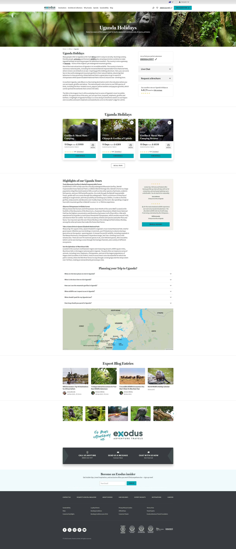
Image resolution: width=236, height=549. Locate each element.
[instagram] (75, 530)
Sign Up (131, 483)
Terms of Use (150, 508)
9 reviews (155, 151)
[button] (118, 274)
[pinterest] (79, 530)
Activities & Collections (75, 8)
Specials (95, 8)
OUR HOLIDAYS (123, 497)
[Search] (153, 8)
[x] (70, 530)
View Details (80, 156)
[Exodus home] (49, 8)
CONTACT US (67, 497)
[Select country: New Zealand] (171, 2)
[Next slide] (173, 413)
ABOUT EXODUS (107, 497)
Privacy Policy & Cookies (125, 508)
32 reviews (118, 151)
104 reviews (158, 90)
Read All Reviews (156, 224)
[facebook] (65, 530)
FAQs (64, 511)
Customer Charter (124, 514)
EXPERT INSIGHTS (140, 497)
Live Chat (145, 69)
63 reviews (80, 151)
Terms (162, 487)
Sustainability (104, 8)
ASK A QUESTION (181, 8)
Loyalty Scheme (95, 508)
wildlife (93, 59)
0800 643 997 (165, 8)
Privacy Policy (156, 487)
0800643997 (147, 59)
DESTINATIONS (156, 497)
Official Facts (122, 511)
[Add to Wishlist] (94, 122)
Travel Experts (151, 511)
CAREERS (170, 497)
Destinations (62, 8)
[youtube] (84, 530)
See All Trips (118, 165)
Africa (70, 49)
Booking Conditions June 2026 (99, 514)
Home (64, 49)
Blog (111, 8)
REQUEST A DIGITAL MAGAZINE (86, 497)
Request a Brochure (151, 78)
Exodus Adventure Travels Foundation (157, 514)
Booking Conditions (96, 511)
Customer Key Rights (68, 514)
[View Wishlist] (157, 8)
